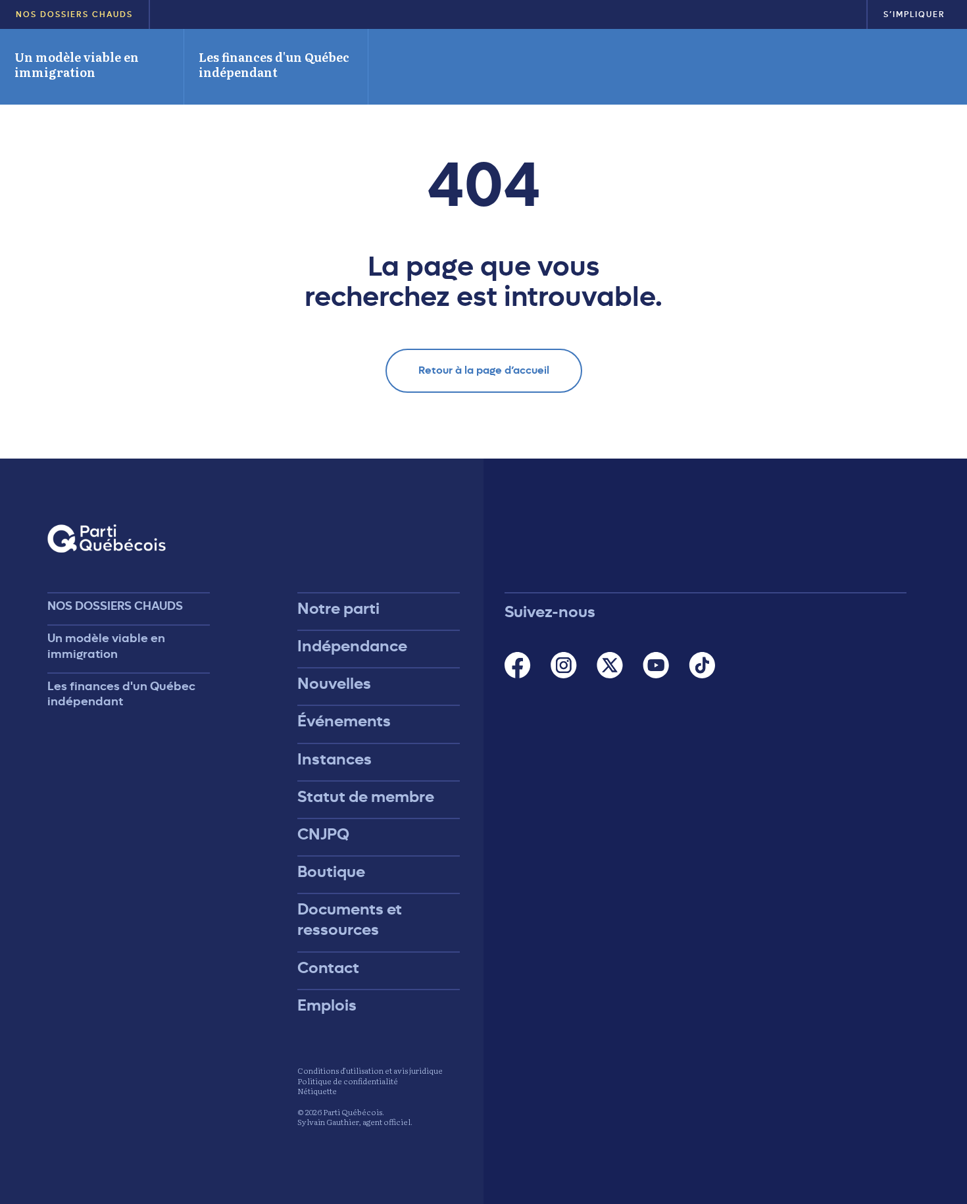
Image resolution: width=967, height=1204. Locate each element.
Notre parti (338, 608)
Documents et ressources (349, 919)
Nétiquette (317, 1091)
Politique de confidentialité (347, 1081)
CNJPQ (323, 834)
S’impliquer (914, 14)
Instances (334, 759)
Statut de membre (365, 797)
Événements (344, 721)
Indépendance (352, 646)
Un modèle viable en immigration (76, 64)
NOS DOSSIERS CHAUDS (74, 14)
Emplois (327, 1005)
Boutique (331, 872)
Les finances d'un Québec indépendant (274, 64)
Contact (328, 968)
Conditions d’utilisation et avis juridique (370, 1070)
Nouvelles (334, 683)
